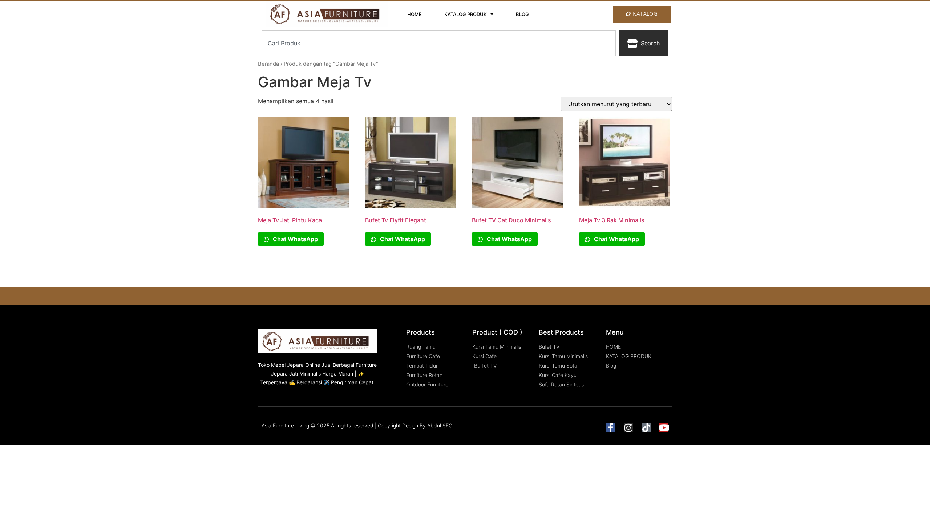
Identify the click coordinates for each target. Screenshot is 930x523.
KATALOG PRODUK (465, 14)
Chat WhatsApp (294, 239)
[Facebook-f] (610, 427)
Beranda (268, 64)
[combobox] (439, 43)
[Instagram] (628, 427)
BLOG (522, 14)
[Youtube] (663, 427)
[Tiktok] (646, 427)
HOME (414, 14)
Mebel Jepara (287, 365)
